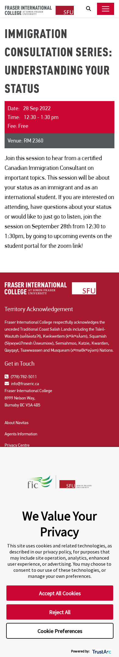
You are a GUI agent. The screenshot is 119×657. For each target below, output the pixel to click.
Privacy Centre (17, 445)
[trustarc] (101, 651)
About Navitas (16, 422)
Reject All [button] (59, 612)
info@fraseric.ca (24, 383)
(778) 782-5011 (23, 376)
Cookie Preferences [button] (60, 630)
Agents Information (21, 433)
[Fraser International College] (39, 10)
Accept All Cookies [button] (60, 593)
